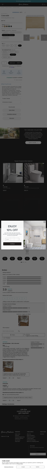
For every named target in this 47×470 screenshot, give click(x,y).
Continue (12, 243)
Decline (37, 467)
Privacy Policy (20, 463)
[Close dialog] (44, 222)
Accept (23, 467)
